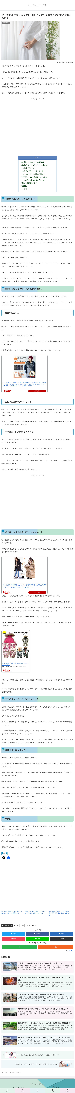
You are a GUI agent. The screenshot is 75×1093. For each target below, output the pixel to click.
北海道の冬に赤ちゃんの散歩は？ (33, 162)
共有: (25, 189)
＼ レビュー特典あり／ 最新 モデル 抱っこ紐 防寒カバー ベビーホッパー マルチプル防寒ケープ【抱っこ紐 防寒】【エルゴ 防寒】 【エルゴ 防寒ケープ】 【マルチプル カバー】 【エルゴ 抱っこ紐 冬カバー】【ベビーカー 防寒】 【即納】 (24, 384)
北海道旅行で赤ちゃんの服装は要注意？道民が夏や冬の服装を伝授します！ (59, 913)
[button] (61, 939)
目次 (34, 157)
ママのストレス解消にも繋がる (34, 174)
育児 (23, 925)
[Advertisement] (37, 113)
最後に (24, 186)
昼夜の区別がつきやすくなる (33, 171)
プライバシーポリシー (19, 1087)
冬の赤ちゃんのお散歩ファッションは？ (35, 177)
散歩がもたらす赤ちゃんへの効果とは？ (35, 165)
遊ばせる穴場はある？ (29, 183)
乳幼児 (28, 925)
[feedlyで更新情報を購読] (19, 947)
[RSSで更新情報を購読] (55, 947)
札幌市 (17, 925)
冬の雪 (34, 925)
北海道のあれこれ (7, 925)
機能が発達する (29, 168)
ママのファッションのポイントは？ (34, 180)
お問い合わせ (55, 1087)
